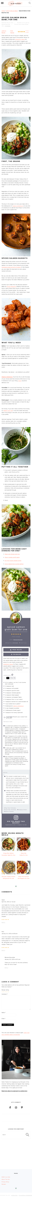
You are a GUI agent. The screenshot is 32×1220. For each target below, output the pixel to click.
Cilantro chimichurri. (7, 377)
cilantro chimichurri (18, 206)
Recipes (4, 1184)
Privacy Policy (5, 1181)
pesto (19, 380)
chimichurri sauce (20, 39)
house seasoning (11, 286)
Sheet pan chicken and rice (12, 554)
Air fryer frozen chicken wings (13, 560)
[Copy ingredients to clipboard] (12, 675)
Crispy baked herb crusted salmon (14, 564)
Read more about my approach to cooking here (14, 1091)
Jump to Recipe (4, 31)
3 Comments (7, 26)
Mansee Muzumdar (17, 639)
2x (11, 677)
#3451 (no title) (6, 1177)
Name (4, 1012)
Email (3, 1018)
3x (14, 677)
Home (3, 10)
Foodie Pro (14, 1195)
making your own (8, 410)
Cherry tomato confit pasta (12, 557)
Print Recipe (12, 31)
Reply (3, 922)
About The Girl (6, 1179)
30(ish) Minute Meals (12, 10)
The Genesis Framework (25, 1195)
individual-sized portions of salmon (11, 267)
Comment (5, 994)
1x (7, 677)
